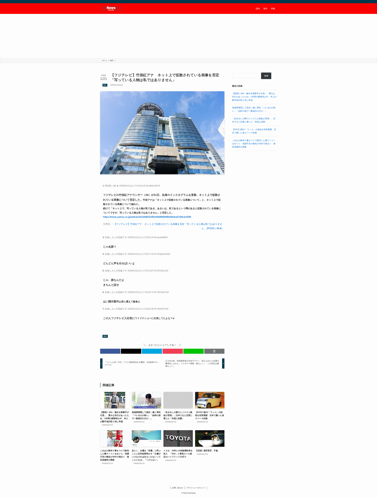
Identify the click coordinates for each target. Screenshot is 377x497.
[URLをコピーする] (214, 351)
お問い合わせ (177, 488)
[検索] (275, 1)
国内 (104, 85)
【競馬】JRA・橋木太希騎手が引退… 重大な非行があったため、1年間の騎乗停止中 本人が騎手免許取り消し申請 (254, 96)
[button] (110, 351)
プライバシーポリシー (195, 488)
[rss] (271, 1)
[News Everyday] (111, 8)
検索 (266, 76)
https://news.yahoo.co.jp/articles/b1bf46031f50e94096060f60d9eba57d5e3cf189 (147, 217)
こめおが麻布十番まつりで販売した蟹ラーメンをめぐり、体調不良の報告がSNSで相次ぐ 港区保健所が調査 (253, 143)
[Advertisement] (188, 36)
